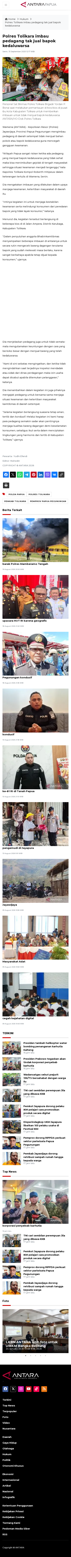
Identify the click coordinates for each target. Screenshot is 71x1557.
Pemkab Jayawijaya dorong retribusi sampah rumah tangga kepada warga (43, 1157)
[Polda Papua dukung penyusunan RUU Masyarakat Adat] (35, 937)
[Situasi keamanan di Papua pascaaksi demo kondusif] (35, 710)
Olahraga (8, 1448)
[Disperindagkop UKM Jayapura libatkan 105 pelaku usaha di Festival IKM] (11, 1126)
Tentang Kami (11, 1522)
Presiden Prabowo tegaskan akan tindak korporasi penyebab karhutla (44, 1062)
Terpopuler (9, 1411)
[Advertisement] (35, 300)
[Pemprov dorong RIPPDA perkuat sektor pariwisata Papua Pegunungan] (11, 1142)
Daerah (7, 1437)
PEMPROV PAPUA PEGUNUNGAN (48, 501)
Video (6, 1422)
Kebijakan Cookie (13, 1517)
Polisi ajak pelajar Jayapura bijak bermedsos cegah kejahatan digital (32, 1016)
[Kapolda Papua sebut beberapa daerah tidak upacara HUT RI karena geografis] (35, 596)
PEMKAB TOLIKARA (15, 501)
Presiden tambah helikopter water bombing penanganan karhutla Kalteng (45, 1046)
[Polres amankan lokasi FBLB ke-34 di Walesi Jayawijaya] (35, 880)
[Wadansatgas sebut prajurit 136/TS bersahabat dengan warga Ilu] (11, 1079)
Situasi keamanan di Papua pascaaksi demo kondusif (31, 732)
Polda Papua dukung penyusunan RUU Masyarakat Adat (28, 959)
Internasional (10, 1479)
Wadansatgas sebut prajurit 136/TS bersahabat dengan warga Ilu (44, 1078)
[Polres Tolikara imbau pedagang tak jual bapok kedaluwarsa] (35, 1201)
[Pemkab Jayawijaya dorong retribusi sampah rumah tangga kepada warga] (11, 1158)
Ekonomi (7, 1474)
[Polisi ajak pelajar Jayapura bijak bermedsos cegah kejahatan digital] (35, 994)
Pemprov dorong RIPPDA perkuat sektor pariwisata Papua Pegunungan (44, 1141)
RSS (4, 1534)
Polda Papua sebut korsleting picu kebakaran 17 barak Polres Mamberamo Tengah (34, 562)
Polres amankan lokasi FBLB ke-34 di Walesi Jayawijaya (31, 903)
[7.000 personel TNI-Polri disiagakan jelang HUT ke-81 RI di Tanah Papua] (35, 767)
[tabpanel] (35, 1331)
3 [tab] (35, 1355)
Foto (5, 1301)
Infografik (8, 1497)
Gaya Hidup (9, 1442)
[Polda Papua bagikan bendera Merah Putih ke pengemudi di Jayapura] (35, 823)
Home (12, 19)
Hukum (24, 19)
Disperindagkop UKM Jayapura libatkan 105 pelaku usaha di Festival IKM (42, 1125)
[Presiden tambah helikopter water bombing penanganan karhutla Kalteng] (11, 1047)
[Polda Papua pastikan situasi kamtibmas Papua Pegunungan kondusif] (35, 653)
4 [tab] (40, 1355)
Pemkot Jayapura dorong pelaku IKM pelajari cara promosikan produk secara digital (43, 1110)
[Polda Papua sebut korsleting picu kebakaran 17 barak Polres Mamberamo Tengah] (35, 539)
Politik (6, 1460)
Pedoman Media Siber (16, 1528)
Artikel (6, 1485)
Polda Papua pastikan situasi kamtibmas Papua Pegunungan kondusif (34, 675)
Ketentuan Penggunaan (17, 1505)
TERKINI (8, 1033)
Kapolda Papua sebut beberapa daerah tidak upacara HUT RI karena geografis (32, 619)
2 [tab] (30, 1355)
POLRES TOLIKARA (39, 494)
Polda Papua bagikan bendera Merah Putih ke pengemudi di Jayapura (32, 846)
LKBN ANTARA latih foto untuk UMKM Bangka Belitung (32, 1344)
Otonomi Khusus (13, 1465)
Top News (9, 1171)
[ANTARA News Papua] (38, 5)
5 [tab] (45, 1355)
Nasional (7, 1491)
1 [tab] (25, 1355)
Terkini (6, 1399)
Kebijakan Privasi (13, 1511)
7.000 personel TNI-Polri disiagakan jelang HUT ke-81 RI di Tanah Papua (34, 789)
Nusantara (8, 1428)
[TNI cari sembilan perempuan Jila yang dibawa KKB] (11, 1095)
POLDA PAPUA (17, 494)
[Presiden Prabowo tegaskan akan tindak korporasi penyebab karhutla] (11, 1063)
